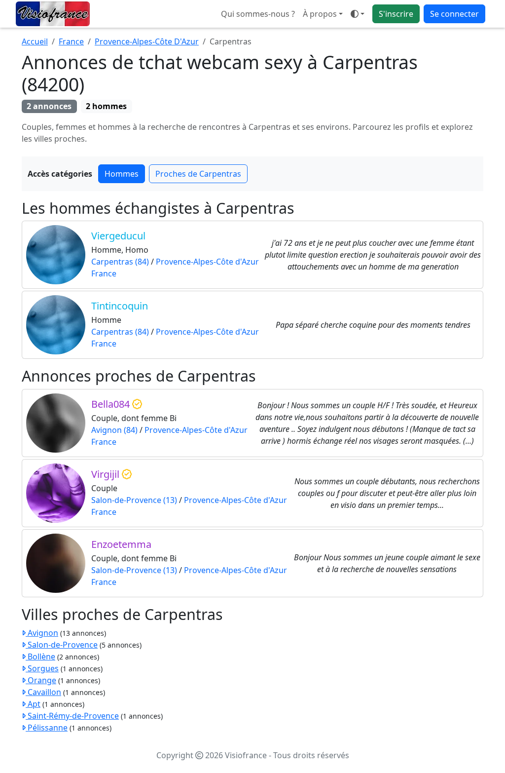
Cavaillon (43, 692)
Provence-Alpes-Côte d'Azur (207, 261)
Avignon (42, 632)
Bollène (40, 656)
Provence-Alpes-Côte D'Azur (147, 41)
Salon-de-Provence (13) (134, 500)
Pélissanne (47, 727)
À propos (320, 13)
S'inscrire (396, 13)
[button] (357, 14)
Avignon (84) (114, 430)
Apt (33, 703)
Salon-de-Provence (62, 644)
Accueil (35, 41)
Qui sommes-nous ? (258, 13)
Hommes (122, 173)
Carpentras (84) (120, 261)
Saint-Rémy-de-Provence (72, 715)
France (71, 41)
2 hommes (106, 106)
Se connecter (454, 13)
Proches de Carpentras (198, 173)
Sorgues (42, 668)
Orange (41, 680)
